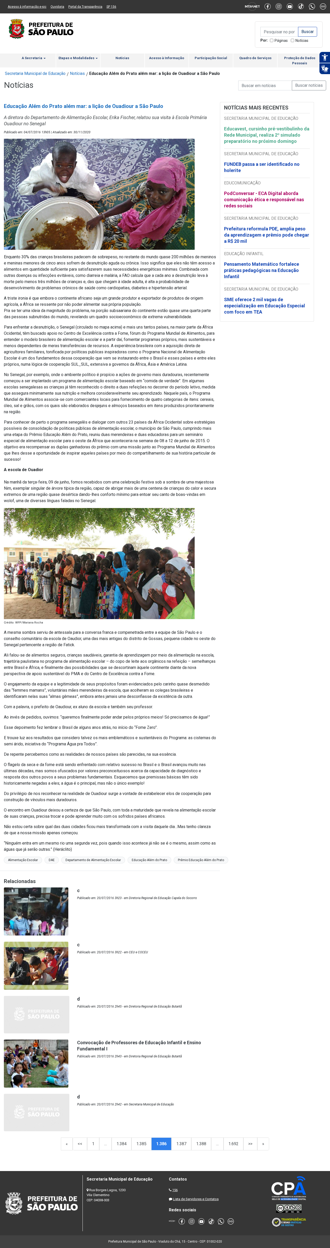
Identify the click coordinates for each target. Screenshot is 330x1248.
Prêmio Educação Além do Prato (201, 860)
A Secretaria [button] (32, 58)
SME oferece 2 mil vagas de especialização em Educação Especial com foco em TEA (264, 306)
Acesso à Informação (166, 58)
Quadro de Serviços (255, 58)
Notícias (301, 40)
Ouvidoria (57, 7)
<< (80, 1143)
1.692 (233, 1143)
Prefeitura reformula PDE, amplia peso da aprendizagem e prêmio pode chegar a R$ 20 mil (266, 235)
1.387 (181, 1143)
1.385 (141, 1143)
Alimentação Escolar (23, 860)
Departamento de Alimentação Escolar (93, 860)
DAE (52, 860)
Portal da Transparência (85, 7)
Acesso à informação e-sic (27, 7)
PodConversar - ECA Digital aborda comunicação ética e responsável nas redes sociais (264, 199)
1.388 (201, 1143)
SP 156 (111, 7)
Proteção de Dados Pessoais (299, 60)
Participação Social (211, 58)
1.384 (122, 1143)
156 (175, 1190)
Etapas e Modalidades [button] (77, 58)
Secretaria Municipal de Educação (35, 73)
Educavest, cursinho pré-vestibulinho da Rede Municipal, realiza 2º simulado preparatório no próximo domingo (266, 135)
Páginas (281, 40)
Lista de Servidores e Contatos (196, 1199)
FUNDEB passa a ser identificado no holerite (262, 167)
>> (250, 1143)
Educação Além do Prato (149, 860)
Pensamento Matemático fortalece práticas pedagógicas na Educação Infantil (261, 270)
